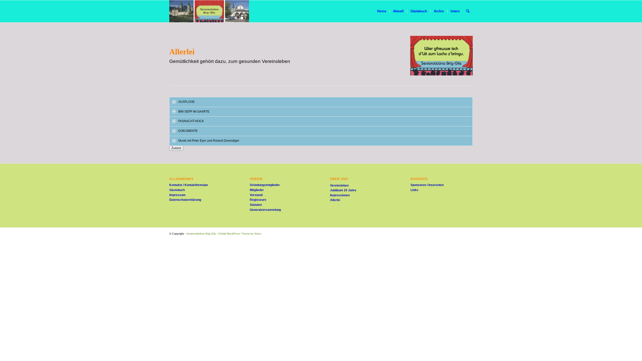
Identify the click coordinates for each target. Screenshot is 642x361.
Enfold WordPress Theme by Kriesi (239, 233)
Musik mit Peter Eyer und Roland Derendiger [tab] (208, 140)
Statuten (256, 205)
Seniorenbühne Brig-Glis (201, 233)
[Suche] (468, 11)
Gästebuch (177, 190)
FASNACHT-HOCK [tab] (191, 121)
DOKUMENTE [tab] (188, 131)
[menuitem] (381, 11)
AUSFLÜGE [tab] (186, 102)
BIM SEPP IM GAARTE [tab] (193, 111)
